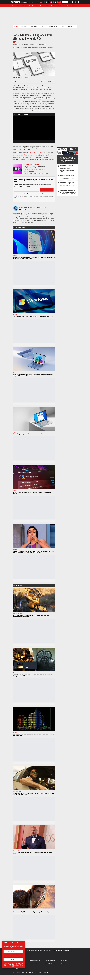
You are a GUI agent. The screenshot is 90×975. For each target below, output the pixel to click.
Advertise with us (33, 963)
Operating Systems (23, 30)
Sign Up (13, 959)
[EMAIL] (25, 209)
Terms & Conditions (12, 965)
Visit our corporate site (63, 950)
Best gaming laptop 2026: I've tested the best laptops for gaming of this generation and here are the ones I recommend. (68, 185)
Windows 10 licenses (35, 152)
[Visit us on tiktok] (60, 2)
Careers (63, 963)
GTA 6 (43, 26)
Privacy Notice (17, 195)
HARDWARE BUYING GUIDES (62, 149)
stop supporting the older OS (24, 154)
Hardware (24, 6)
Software (15, 30)
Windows (30, 30)
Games (17, 6)
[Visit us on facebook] (46, 2)
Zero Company (34, 26)
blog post (23, 93)
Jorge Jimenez (21, 42)
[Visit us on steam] (44, 2)
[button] (78, 2)
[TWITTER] (20, 209)
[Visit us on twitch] (55, 2)
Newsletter (66, 6)
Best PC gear (24, 26)
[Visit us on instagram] (51, 2)
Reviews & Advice (44, 6)
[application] (34, 128)
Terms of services (31, 193)
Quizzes (70, 26)
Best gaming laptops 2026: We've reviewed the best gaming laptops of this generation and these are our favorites (67, 168)
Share (16, 81)
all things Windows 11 (48, 159)
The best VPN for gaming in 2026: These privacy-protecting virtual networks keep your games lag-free (68, 159)
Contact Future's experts (34, 960)
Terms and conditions (50, 960)
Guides (53, 6)
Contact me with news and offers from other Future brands (13, 955)
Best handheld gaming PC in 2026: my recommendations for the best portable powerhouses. (68, 192)
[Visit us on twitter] (49, 2)
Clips (63, 26)
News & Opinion (33, 6)
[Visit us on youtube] (53, 2)
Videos (59, 6)
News (14, 42)
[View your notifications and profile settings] (75, 2)
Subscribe (65, 2)
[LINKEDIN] (23, 209)
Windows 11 (36, 30)
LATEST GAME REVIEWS (72, 149)
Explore (73, 6)
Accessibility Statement (50, 963)
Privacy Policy (18, 964)
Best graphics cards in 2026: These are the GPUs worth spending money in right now (67, 177)
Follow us (44, 81)
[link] (17, 169)
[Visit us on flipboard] (58, 2)
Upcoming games (53, 26)
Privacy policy (64, 960)
